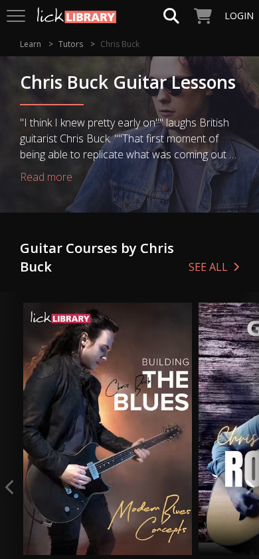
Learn (30, 44)
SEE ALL (208, 267)
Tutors (70, 44)
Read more (46, 177)
